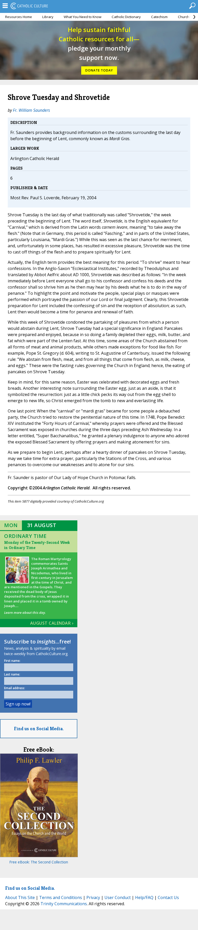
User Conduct (117, 897)
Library (47, 16)
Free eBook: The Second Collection (38, 862)
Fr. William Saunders (31, 110)
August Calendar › (51, 623)
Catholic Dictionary (126, 16)
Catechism (159, 16)
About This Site (20, 897)
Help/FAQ (144, 897)
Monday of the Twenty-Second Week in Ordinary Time (37, 545)
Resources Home (18, 16)
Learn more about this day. (25, 612)
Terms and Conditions (60, 897)
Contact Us (168, 897)
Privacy (93, 897)
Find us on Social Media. (39, 729)
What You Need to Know (82, 16)
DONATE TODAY (99, 70)
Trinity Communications (63, 904)
